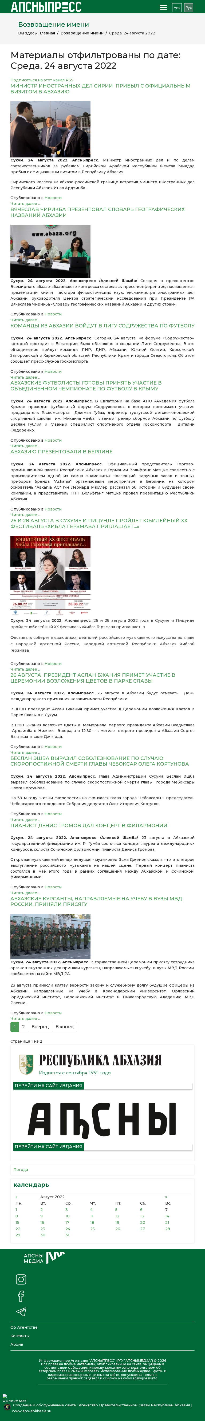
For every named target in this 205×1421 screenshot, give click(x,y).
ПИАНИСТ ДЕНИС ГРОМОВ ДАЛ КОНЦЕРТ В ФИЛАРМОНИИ (88, 826)
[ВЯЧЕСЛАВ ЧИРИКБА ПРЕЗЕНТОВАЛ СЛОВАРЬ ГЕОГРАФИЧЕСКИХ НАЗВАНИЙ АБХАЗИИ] (102, 251)
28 (167, 1228)
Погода (20, 1169)
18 (92, 1222)
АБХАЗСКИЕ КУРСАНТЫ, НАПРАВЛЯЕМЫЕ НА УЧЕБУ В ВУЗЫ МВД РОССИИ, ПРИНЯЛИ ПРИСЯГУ (96, 902)
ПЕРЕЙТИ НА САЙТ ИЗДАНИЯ (48, 1085)
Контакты (19, 1335)
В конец (65, 1026)
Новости (53, 197)
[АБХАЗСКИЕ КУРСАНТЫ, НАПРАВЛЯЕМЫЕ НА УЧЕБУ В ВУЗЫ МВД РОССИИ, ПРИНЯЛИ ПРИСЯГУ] (102, 936)
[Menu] (163, 7)
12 (117, 1216)
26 (117, 1228)
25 (92, 1228)
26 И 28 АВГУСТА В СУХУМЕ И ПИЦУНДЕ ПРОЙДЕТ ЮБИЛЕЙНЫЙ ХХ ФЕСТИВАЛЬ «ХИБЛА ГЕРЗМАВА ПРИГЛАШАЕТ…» (98, 523)
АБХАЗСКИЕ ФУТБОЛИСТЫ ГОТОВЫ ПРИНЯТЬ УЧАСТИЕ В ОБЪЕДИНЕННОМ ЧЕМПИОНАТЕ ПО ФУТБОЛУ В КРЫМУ (86, 386)
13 (142, 1216)
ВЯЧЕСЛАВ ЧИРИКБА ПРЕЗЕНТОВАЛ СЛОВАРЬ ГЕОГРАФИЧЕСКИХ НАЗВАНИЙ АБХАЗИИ (97, 212)
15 (17, 1222)
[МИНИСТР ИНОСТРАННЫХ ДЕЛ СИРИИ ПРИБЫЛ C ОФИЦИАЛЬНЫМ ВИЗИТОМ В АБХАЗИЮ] (102, 129)
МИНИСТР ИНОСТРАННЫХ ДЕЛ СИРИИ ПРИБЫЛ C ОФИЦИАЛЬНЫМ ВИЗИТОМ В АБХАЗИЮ (100, 89)
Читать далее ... (25, 203)
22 (17, 1228)
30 (42, 1235)
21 (167, 1222)
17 (67, 1222)
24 (67, 1228)
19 (117, 1222)
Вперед (40, 1026)
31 (67, 1235)
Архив (16, 1344)
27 (142, 1228)
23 (42, 1228)
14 (167, 1216)
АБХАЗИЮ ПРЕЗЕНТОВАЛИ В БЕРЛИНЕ (61, 452)
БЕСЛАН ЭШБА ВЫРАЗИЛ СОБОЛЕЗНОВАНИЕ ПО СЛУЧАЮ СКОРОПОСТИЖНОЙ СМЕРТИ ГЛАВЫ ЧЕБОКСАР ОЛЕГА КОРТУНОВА (99, 761)
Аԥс (177, 8)
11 (91, 1216)
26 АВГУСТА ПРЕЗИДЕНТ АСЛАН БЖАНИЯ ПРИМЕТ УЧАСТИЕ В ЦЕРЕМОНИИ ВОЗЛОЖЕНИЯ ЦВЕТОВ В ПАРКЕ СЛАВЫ (92, 678)
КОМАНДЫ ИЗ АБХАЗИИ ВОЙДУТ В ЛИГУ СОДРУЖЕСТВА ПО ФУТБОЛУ (102, 326)
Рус (189, 8)
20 (142, 1222)
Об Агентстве (24, 1327)
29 (17, 1235)
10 (67, 1216)
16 (42, 1222)
